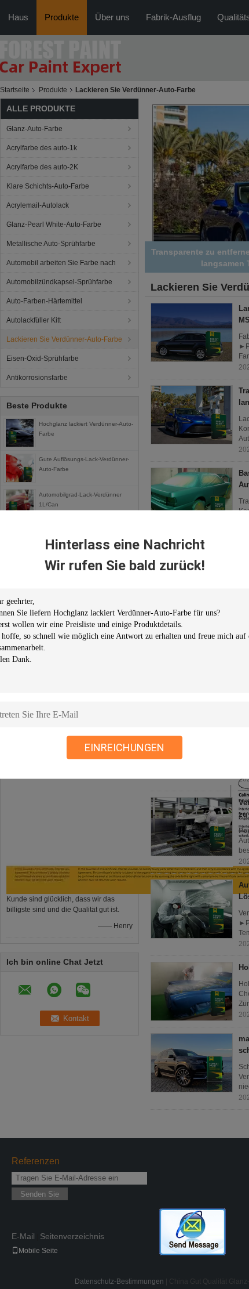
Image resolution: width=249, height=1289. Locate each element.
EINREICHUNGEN (124, 747)
